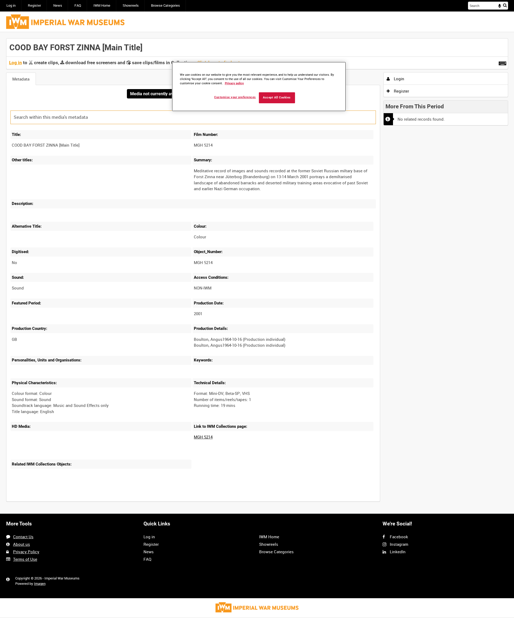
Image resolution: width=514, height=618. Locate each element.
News (57, 5)
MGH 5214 (203, 437)
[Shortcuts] (502, 62)
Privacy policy (234, 83)
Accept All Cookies (277, 97)
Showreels (131, 5)
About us (21, 544)
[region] (259, 86)
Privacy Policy (26, 551)
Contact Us (23, 536)
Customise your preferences (235, 97)
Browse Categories (165, 5)
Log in (11, 5)
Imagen (40, 583)
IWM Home (101, 5)
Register (34, 5)
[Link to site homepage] (65, 21)
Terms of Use (25, 559)
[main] (257, 273)
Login (398, 78)
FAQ (77, 5)
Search (505, 5)
